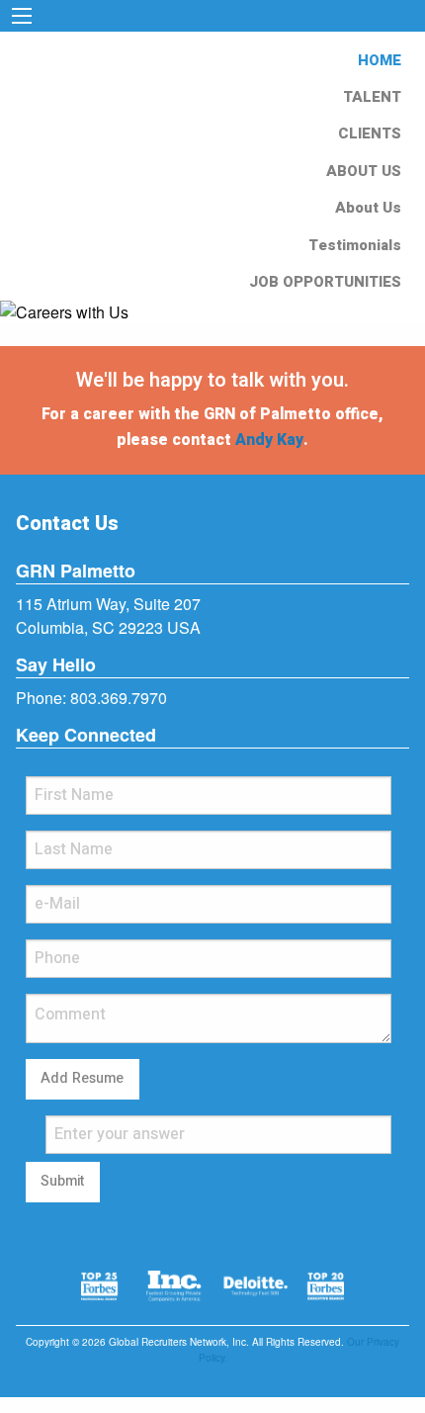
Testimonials (354, 245)
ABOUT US (363, 171)
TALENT (372, 97)
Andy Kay (269, 440)
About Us (368, 208)
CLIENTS (369, 133)
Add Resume (82, 1078)
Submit (62, 1181)
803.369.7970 (118, 697)
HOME (379, 60)
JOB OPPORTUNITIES (325, 282)
